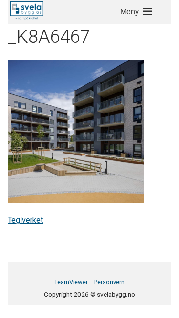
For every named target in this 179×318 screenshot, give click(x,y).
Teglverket (25, 220)
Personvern (109, 282)
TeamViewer (71, 282)
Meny (129, 12)
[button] (26, 10)
